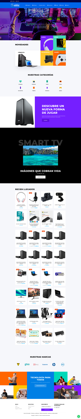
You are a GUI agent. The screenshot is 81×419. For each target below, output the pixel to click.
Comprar (45, 120)
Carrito (17, 1)
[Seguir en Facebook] (55, 407)
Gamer (67, 5)
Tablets (56, 5)
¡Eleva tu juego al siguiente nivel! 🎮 (40, 21)
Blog (29, 408)
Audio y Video (42, 5)
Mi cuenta (13, 1)
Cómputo (28, 5)
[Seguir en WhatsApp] (59, 407)
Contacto (29, 407)
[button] (78, 416)
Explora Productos (40, 385)
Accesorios (50, 5)
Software (35, 5)
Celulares (62, 5)
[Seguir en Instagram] (57, 407)
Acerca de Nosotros (31, 406)
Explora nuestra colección (40, 26)
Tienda (16, 406)
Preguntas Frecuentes (18, 408)
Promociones (17, 407)
